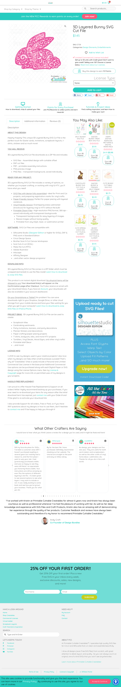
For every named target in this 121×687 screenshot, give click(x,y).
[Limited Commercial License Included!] (74, 57)
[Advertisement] (94, 276)
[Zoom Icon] (65, 26)
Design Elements (90, 47)
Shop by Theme (32, 9)
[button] (78, 95)
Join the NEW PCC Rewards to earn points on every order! (50, 16)
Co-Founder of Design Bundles (65, 522)
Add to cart (94, 90)
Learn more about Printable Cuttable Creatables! (81, 662)
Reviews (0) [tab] (55, 121)
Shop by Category (12, 9)
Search (85, 8)
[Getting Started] (23, 104)
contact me (42, 395)
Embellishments (104, 47)
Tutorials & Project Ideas (98, 107)
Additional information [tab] (34, 121)
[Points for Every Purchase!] (60, 104)
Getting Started (23, 107)
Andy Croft (55, 519)
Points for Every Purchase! (60, 107)
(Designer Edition (36, 232)
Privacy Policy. (30, 681)
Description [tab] (14, 121)
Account (44, 289)
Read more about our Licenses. (93, 65)
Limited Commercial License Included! (91, 57)
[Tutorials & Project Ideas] (98, 104)
